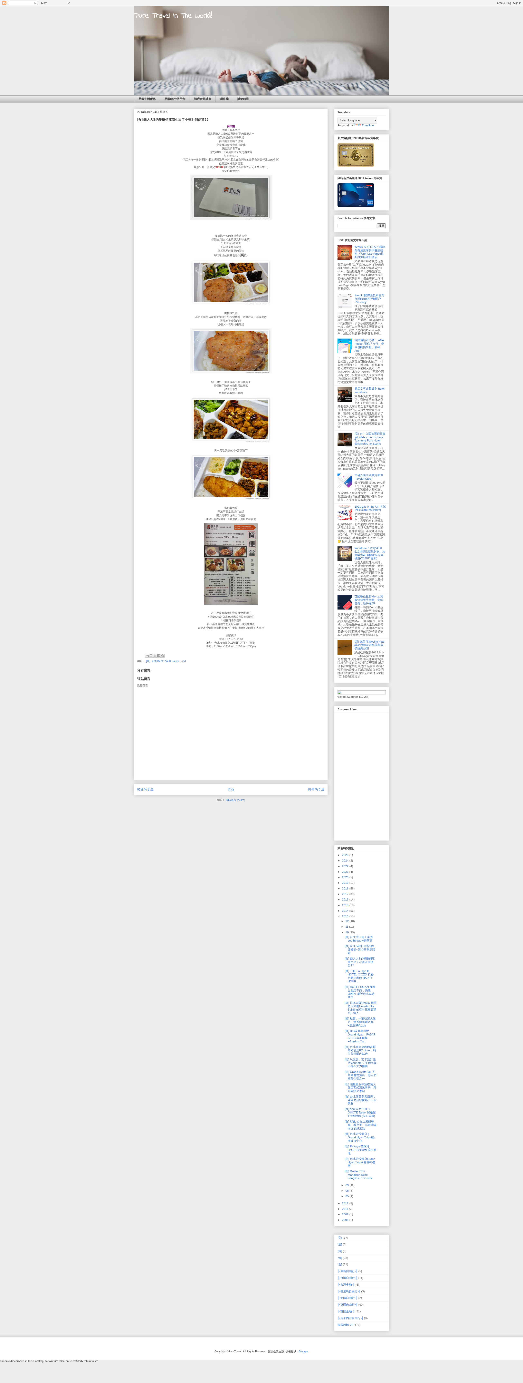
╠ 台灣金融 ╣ (346, 1284)
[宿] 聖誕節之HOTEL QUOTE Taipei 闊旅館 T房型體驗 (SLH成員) (360, 1112)
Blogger (303, 1351)
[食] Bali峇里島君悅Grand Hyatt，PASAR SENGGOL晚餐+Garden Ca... (360, 1036)
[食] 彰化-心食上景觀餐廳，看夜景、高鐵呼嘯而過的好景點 (360, 1125)
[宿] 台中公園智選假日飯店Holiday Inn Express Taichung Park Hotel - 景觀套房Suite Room (370, 439)
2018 (345, 888)
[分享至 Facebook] (159, 656)
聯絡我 (224, 98)
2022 (345, 866)
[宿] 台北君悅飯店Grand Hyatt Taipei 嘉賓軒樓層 (360, 1162)
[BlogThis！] (151, 656)
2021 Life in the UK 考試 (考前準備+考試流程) (370, 508)
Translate (368, 125)
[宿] (339, 1237)
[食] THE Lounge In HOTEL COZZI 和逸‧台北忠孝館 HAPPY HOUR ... (359, 976)
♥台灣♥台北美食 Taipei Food (169, 661)
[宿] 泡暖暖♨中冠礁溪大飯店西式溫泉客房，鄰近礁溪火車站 (360, 1088)
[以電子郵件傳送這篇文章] (147, 656)
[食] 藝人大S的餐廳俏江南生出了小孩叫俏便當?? (360, 962)
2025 (345, 855)
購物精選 (243, 98)
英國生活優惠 (147, 98)
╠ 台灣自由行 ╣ (347, 1277)
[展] (339, 1244)
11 (347, 926)
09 (347, 1185)
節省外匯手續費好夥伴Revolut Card (368, 477)
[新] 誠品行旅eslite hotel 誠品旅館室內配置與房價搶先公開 (369, 645)
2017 (345, 894)
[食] (148, 661)
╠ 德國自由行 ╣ (347, 1297)
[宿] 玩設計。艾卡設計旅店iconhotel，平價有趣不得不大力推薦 (361, 1063)
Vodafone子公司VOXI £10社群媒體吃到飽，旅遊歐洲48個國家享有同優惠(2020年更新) (369, 553)
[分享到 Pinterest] (163, 656)
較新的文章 (145, 789)
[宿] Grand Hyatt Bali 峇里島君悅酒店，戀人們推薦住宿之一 (360, 1075)
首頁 (231, 789)
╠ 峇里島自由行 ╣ (348, 1291)
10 (347, 932)
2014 (345, 910)
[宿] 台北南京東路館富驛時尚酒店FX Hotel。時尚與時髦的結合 (360, 1050)
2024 (345, 860)
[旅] (339, 1251)
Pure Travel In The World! (173, 16)
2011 (345, 1208)
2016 (345, 899)
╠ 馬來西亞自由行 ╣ (350, 1318)
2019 (345, 882)
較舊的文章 (316, 789)
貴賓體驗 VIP (345, 1324)
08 (347, 1190)
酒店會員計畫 (202, 98)
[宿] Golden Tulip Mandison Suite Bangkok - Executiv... (360, 1175)
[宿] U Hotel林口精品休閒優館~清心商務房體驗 (360, 949)
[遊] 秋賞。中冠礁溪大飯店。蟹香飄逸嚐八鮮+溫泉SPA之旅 (360, 1022)
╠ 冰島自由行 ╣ (347, 1271)
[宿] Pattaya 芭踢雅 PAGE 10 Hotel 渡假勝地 (360, 1150)
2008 (345, 1219)
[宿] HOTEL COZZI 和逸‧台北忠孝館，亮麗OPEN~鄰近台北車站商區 (360, 992)
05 (347, 1196)
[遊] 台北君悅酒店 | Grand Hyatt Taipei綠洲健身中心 (360, 1137)
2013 (345, 916)
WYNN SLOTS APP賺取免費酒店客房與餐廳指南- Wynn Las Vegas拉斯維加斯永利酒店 (369, 252)
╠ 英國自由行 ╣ (347, 1304)
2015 (345, 905)
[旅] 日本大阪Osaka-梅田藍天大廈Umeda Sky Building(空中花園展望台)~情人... (361, 1008)
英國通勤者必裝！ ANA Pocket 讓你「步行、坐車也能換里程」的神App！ (369, 345)
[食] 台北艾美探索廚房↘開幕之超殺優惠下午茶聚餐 (360, 1100)
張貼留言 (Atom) (235, 799)
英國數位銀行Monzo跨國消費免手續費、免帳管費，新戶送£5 (368, 600)
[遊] (339, 1257)
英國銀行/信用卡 (174, 98)
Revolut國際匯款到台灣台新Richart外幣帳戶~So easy (369, 299)
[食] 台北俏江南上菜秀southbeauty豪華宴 (359, 938)
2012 (345, 1203)
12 (347, 921)
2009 (345, 1214)
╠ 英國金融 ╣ (346, 1311)
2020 (345, 877)
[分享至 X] (155, 656)
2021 (345, 871)
